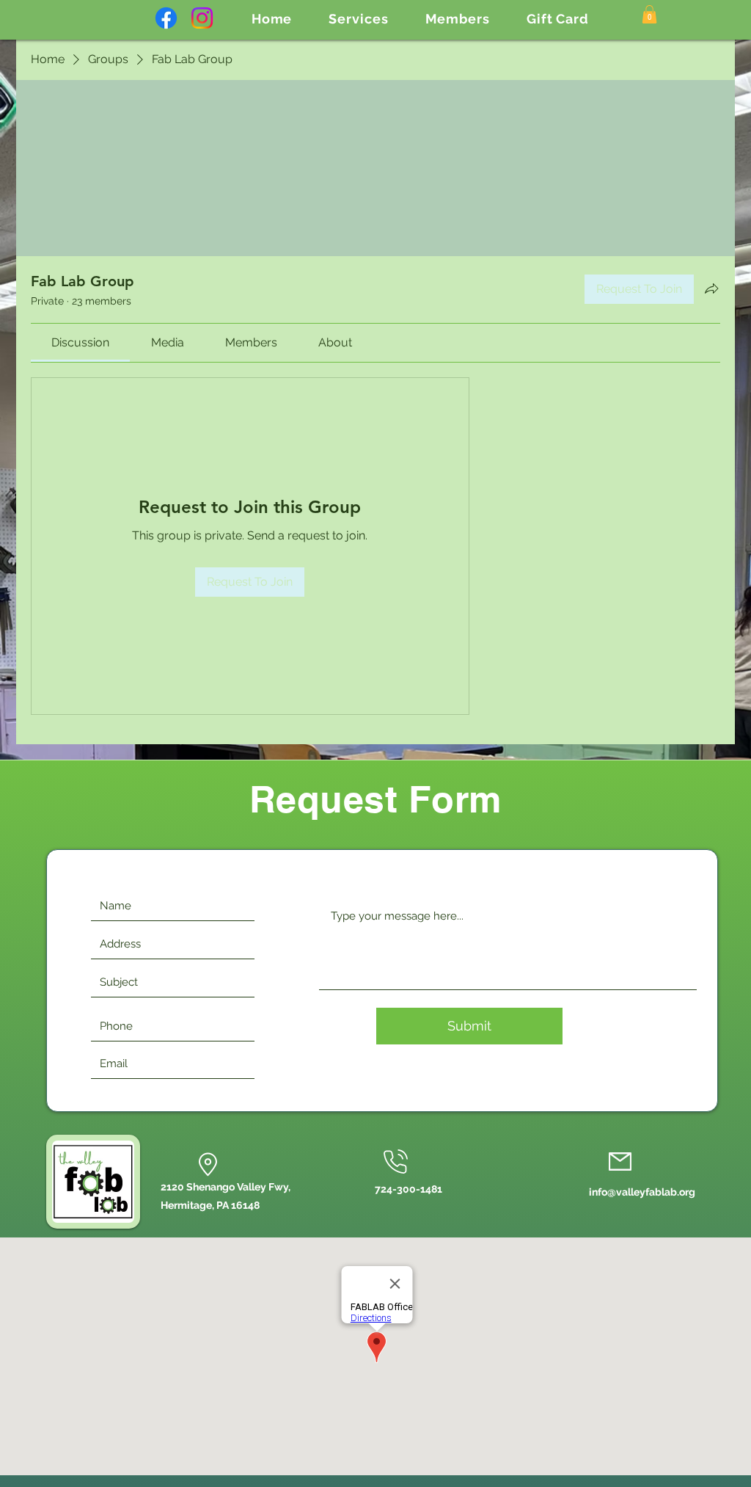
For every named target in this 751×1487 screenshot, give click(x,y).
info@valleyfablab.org (642, 1192)
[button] (358, 18)
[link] (80, 342)
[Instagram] (202, 18)
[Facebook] (166, 18)
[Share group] (711, 288)
